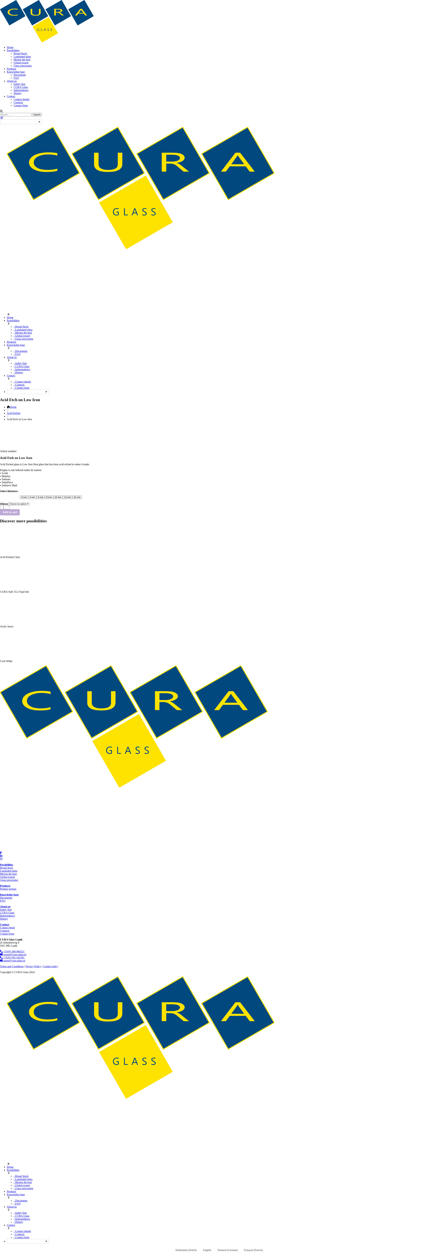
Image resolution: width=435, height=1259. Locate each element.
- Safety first (20, 363)
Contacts (18, 102)
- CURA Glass (21, 366)
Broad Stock (20, 53)
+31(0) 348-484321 (13, 951)
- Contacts (19, 384)
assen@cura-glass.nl (14, 960)
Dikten (4, 503)
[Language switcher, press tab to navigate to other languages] (21, 121)
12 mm (67, 497)
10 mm (58, 497)
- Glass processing (23, 338)
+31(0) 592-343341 (13, 957)
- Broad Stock (21, 326)
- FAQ (17, 354)
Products (11, 68)
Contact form (21, 105)
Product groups (8, 888)
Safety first (19, 84)
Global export (21, 62)
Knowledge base (16, 71)
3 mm (24, 497)
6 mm (41, 497)
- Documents (20, 351)
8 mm (49, 497)
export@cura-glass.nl (14, 954)
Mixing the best (22, 59)
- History (18, 372)
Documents (20, 74)
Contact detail (7, 927)
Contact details (21, 99)
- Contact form (21, 387)
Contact (11, 96)
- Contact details (22, 381)
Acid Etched (13, 413)
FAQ (16, 77)
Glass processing (23, 65)
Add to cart (10, 512)
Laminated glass (22, 56)
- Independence (22, 369)
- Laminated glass (23, 329)
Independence (21, 90)
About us (12, 81)
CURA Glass (21, 87)
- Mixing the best (23, 332)
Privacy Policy (33, 966)
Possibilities (13, 50)
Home (10, 47)
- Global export (22, 335)
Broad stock (6, 867)
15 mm (77, 497)
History (18, 93)
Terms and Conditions (12, 966)
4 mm (32, 497)
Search (36, 114)
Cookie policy (50, 966)
